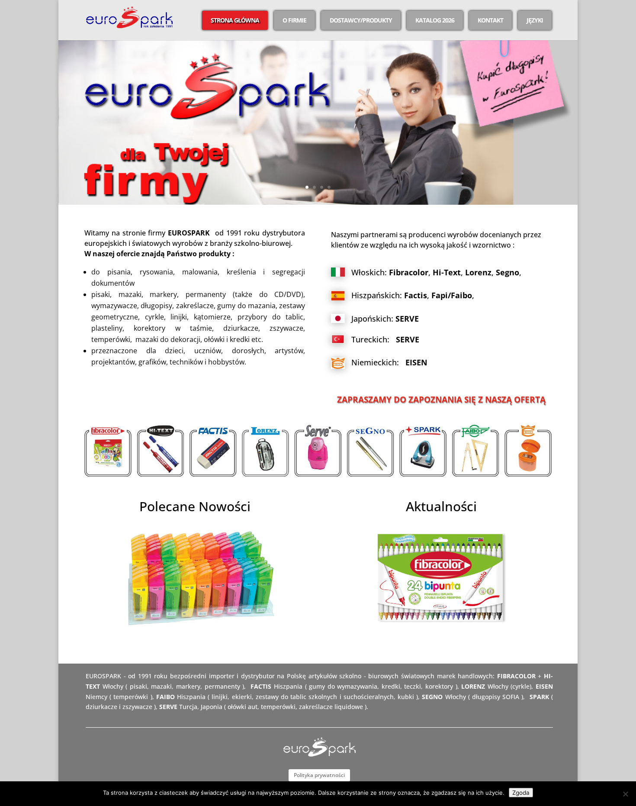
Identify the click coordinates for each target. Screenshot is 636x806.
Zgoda (521, 792)
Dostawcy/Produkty (361, 20)
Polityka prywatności (319, 775)
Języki (535, 20)
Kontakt (490, 20)
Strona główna (235, 20)
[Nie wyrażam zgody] (625, 794)
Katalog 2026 (434, 20)
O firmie (294, 20)
